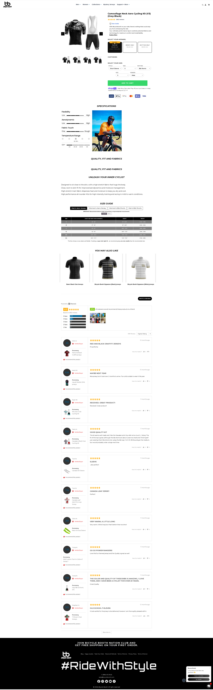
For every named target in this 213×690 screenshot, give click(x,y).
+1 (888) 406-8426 (106, 674)
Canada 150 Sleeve (78, 470)
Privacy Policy (132, 654)
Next (101, 33)
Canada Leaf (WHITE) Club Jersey (76, 502)
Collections (96, 4)
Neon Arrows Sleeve (79, 530)
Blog (82, 654)
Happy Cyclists (89, 654)
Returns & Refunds (110, 654)
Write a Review (145, 298)
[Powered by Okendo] (68, 304)
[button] (92, 315)
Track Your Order (99, 654)
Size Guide (115, 23)
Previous (62, 33)
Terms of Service (122, 654)
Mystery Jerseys (109, 4)
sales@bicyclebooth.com (106, 677)
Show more (106, 632)
